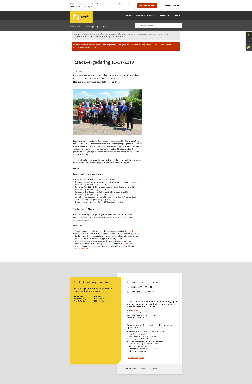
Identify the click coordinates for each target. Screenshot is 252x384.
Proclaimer (153, 368)
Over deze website (131, 368)
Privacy (143, 368)
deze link (79, 160)
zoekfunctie (91, 47)
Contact (176, 15)
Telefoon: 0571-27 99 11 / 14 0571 (144, 282)
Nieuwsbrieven (118, 36)
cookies (81, 4)
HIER (132, 231)
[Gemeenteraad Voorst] (107, 112)
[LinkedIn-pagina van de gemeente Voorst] (249, 41)
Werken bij (164, 15)
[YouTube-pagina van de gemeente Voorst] (249, 47)
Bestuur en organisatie (146, 15)
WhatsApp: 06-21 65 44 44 (141, 287)
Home (72, 27)
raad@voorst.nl (128, 243)
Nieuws (129, 15)
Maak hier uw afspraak (137, 334)
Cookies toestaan (146, 5)
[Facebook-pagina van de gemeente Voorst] (249, 35)
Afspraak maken (133, 310)
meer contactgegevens (136, 358)
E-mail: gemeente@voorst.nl (142, 291)
